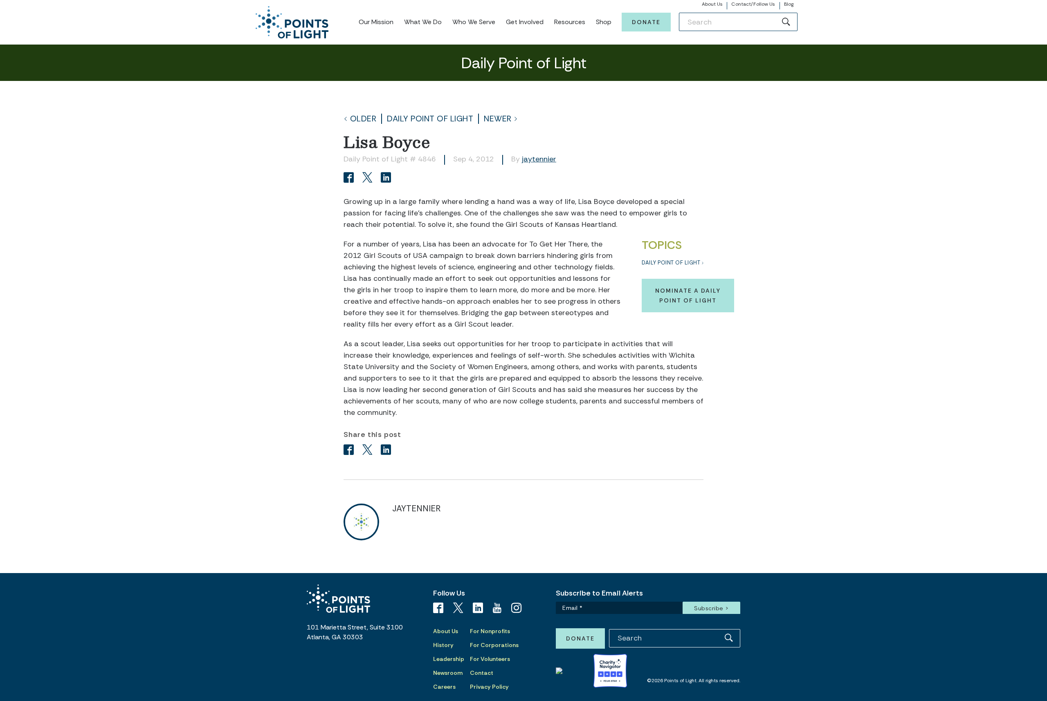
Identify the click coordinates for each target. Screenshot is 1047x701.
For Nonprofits (490, 631)
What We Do (423, 22)
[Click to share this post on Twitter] (368, 178)
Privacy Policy (489, 686)
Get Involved (525, 22)
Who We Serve (473, 22)
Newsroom (448, 672)
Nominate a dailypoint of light (688, 295)
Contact (481, 672)
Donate (646, 22)
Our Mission (376, 22)
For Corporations (494, 645)
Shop (603, 22)
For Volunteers (490, 659)
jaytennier (539, 159)
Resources (569, 22)
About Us (712, 4)
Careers (444, 686)
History (443, 645)
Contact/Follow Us (753, 4)
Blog (788, 4)
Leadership (448, 659)
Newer (498, 119)
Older (363, 119)
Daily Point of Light (430, 119)
